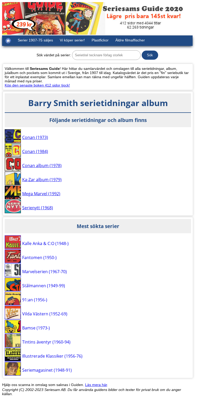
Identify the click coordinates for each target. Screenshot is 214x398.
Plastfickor (100, 40)
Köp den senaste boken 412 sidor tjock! (37, 85)
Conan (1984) (35, 151)
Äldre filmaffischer (130, 40)
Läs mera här (96, 385)
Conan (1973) (35, 137)
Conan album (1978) (42, 165)
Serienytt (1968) (37, 208)
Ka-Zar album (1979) (42, 179)
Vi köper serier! (72, 40)
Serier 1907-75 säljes (35, 40)
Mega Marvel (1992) (41, 194)
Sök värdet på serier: (54, 55)
